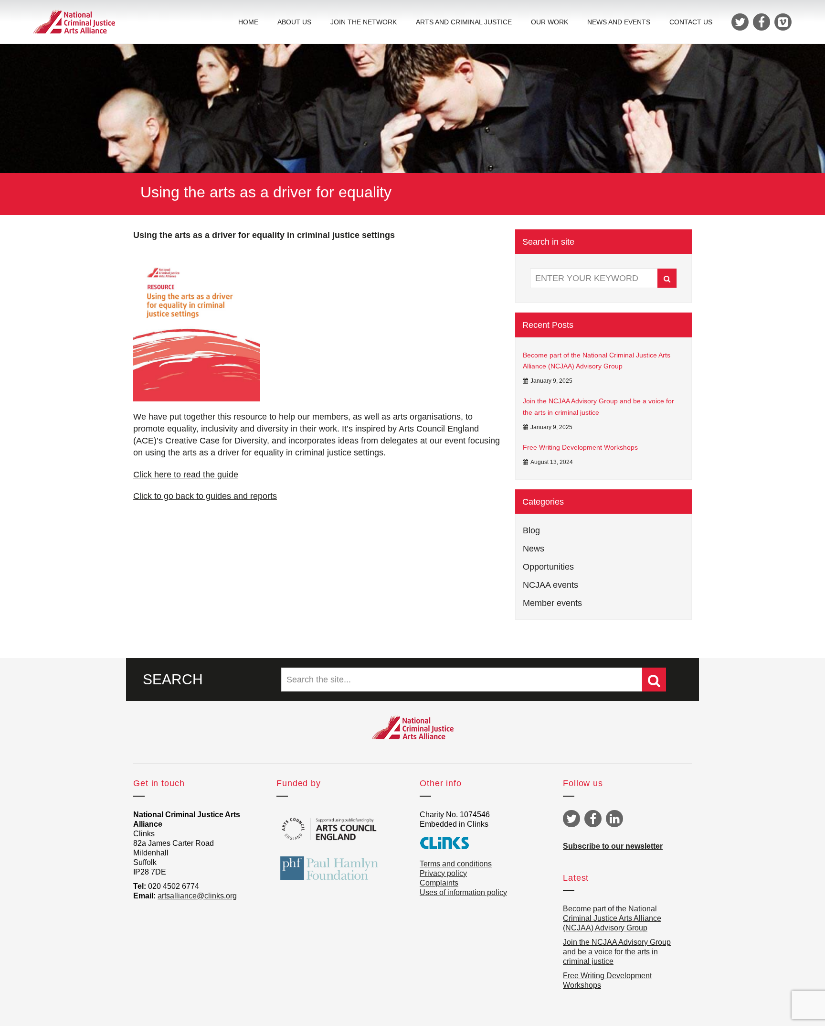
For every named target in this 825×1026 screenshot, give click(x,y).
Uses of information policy (463, 892)
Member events (552, 603)
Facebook (593, 818)
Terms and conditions (456, 864)
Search (667, 278)
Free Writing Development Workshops (580, 447)
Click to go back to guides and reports (205, 496)
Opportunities (548, 567)
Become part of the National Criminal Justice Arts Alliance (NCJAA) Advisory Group (596, 360)
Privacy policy (443, 873)
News (533, 548)
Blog (531, 530)
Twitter (571, 818)
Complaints (439, 883)
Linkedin (614, 818)
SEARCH (173, 679)
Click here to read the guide (185, 474)
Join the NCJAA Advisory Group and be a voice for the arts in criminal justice (598, 406)
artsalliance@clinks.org (197, 896)
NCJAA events (550, 585)
